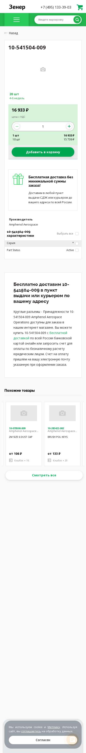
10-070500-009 (17, 428)
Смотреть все (44, 475)
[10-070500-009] (24, 413)
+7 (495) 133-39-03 (56, 7)
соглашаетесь (31, 731)
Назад (13, 33)
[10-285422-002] (62, 413)
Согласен (43, 740)
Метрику (54, 727)
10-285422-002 (56, 428)
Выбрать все (65, 233)
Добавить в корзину (43, 152)
